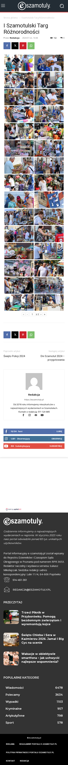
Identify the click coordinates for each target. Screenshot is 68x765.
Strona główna (10, 17)
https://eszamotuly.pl (34, 399)
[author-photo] (34, 389)
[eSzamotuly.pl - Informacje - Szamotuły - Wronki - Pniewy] (34, 6)
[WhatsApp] (31, 45)
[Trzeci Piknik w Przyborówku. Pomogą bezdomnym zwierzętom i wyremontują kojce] (11, 617)
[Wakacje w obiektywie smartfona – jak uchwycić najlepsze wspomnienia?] (11, 658)
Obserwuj (56, 438)
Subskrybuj (56, 446)
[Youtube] (43, 415)
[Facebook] (6, 45)
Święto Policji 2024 (14, 356)
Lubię (59, 431)
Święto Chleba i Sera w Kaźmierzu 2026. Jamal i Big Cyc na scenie (42, 639)
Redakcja (15, 37)
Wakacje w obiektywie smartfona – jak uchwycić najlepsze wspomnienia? (40, 657)
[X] (15, 45)
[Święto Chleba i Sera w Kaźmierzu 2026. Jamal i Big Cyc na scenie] (11, 639)
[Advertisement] (34, 483)
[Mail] (37, 415)
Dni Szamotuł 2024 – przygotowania (53, 358)
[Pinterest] (23, 45)
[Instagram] (31, 415)
